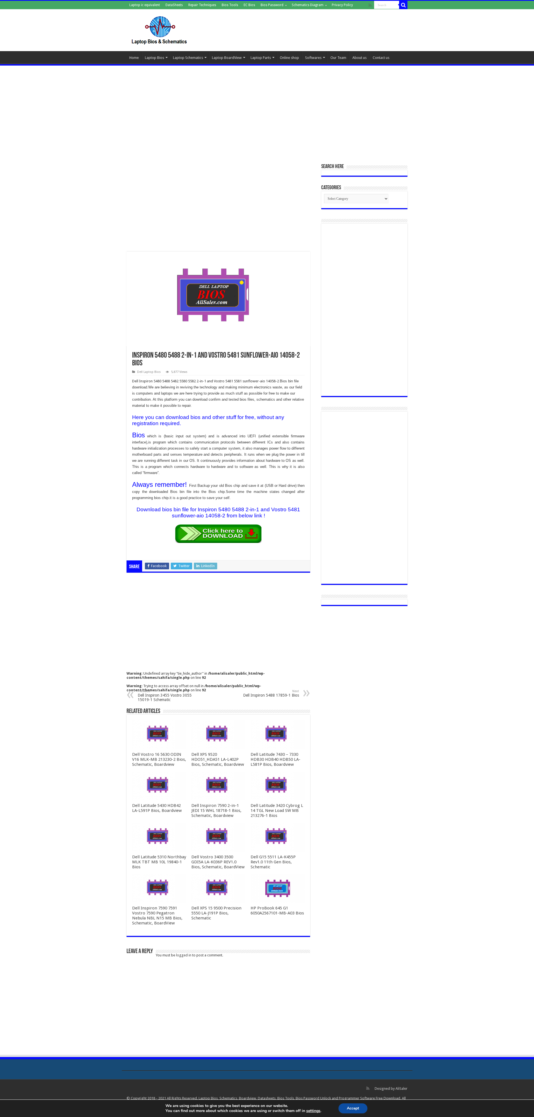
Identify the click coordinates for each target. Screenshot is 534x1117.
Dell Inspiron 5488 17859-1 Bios (271, 693)
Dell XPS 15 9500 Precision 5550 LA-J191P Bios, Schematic (216, 913)
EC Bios (249, 5)
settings (313, 1110)
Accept (353, 1108)
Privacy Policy (342, 5)
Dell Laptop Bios (149, 372)
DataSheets (174, 5)
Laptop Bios (154, 58)
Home (134, 58)
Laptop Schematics (188, 58)
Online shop (289, 58)
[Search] (403, 5)
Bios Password (272, 5)
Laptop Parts (261, 58)
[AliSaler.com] (160, 29)
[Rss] (370, 5)
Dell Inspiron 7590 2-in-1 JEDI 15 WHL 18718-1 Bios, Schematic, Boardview (216, 810)
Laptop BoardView (227, 58)
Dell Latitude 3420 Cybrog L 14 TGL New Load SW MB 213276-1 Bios (277, 810)
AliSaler (401, 1088)
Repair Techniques (202, 5)
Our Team (338, 58)
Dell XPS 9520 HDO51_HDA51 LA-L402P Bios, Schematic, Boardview (217, 759)
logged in (183, 955)
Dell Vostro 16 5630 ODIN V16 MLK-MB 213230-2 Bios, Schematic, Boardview (159, 759)
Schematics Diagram (307, 5)
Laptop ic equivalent (144, 5)
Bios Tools (230, 5)
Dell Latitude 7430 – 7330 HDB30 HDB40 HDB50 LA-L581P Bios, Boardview (275, 759)
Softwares (313, 58)
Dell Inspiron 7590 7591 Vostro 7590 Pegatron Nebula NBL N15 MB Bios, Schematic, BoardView (157, 916)
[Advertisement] (267, 111)
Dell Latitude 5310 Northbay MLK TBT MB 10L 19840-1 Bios (159, 861)
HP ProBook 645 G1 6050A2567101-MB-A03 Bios (277, 911)
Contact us (381, 58)
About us (359, 58)
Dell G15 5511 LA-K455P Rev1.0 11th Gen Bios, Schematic (273, 861)
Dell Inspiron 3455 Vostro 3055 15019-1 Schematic (165, 695)
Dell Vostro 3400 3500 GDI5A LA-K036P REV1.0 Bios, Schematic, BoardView (217, 861)
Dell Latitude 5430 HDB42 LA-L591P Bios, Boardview (157, 808)
